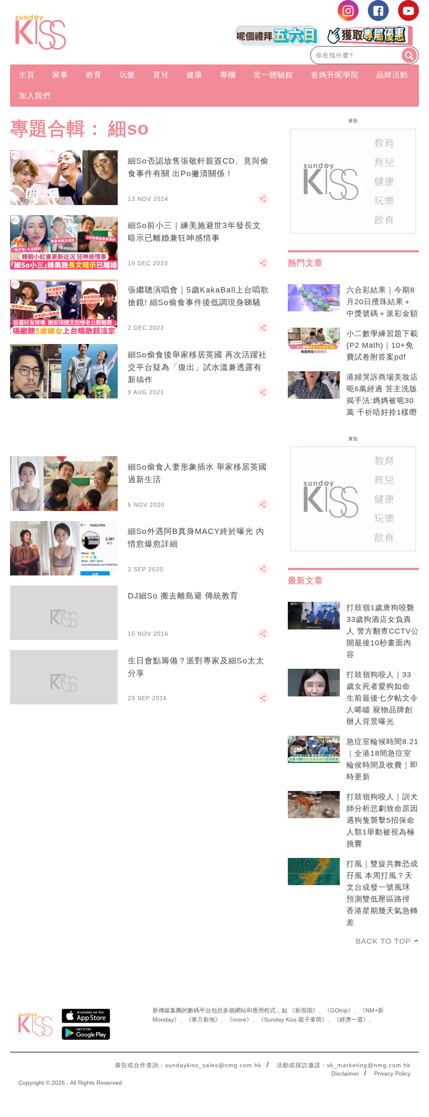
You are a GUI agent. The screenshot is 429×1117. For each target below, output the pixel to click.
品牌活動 (392, 75)
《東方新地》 (203, 1019)
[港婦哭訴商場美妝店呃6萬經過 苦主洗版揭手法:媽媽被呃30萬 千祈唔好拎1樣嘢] (314, 385)
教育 (94, 75)
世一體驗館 (273, 75)
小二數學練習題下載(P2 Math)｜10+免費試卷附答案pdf (382, 345)
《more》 (239, 1019)
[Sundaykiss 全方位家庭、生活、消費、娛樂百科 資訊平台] (71, 32)
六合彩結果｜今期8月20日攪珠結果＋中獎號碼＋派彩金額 (382, 302)
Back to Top (383, 941)
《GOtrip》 (339, 1010)
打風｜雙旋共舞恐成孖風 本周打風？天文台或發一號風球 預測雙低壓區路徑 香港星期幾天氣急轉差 (382, 893)
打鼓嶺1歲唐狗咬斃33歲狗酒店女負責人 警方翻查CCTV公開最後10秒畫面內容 (382, 631)
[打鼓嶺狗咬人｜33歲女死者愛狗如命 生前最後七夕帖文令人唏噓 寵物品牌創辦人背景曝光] (314, 682)
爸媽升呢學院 (335, 75)
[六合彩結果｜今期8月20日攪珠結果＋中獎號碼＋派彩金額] (314, 298)
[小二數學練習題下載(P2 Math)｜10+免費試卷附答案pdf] (314, 341)
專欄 (228, 75)
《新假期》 (303, 1010)
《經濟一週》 (351, 1019)
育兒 (161, 75)
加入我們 (35, 96)
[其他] (263, 202)
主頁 (27, 75)
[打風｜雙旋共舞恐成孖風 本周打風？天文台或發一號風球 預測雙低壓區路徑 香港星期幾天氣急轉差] (314, 872)
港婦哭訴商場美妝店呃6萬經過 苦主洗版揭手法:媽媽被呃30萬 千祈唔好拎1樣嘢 (382, 394)
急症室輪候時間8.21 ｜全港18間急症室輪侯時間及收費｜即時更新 (382, 759)
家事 (60, 75)
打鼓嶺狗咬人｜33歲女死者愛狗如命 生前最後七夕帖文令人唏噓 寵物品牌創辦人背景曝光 (382, 698)
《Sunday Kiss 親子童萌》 (293, 1019)
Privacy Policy (392, 1073)
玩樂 (127, 75)
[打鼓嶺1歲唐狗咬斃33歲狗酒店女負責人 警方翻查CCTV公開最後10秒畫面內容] (314, 615)
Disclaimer (345, 1073)
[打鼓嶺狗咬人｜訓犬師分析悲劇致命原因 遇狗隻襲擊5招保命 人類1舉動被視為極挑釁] (314, 805)
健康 (194, 75)
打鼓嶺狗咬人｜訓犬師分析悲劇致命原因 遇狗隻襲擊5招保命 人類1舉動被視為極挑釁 (382, 820)
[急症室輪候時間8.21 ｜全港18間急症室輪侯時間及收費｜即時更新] (314, 749)
